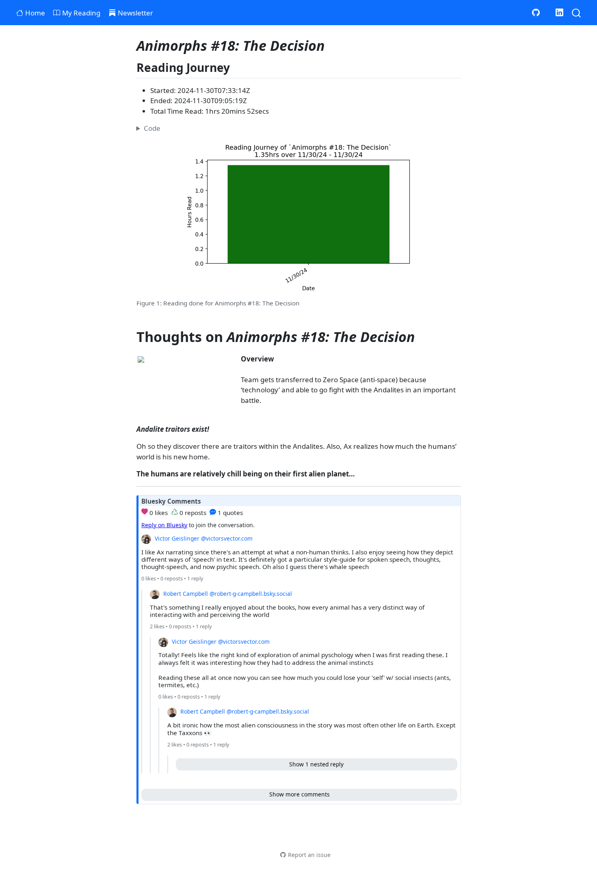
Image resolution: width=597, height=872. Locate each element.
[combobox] (577, 12)
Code (152, 128)
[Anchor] (238, 67)
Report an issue (309, 855)
